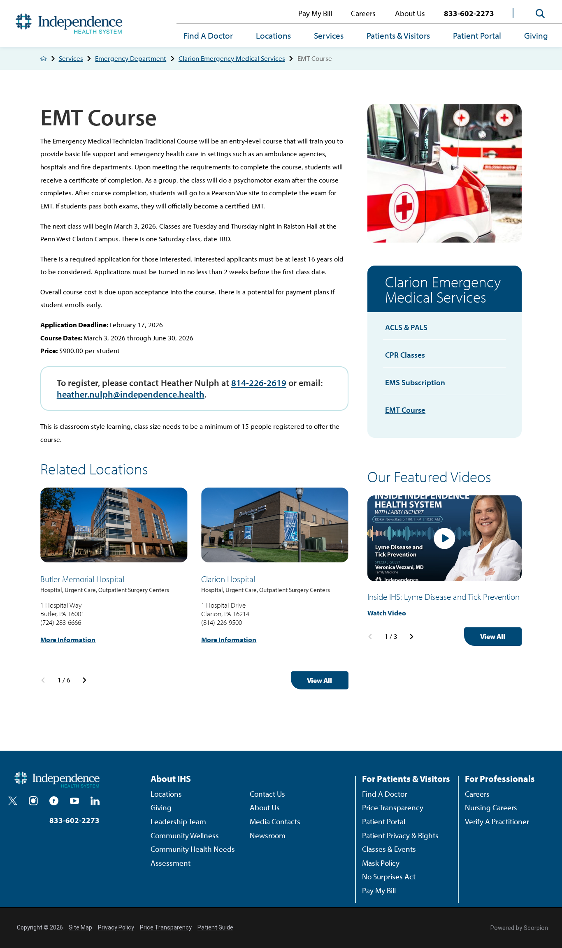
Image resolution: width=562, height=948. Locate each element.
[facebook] (53, 800)
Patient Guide (215, 927)
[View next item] (84, 680)
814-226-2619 (258, 382)
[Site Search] (540, 13)
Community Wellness (185, 835)
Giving (536, 35)
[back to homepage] (43, 58)
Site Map (80, 927)
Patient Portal (477, 35)
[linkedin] (95, 800)
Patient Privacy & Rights (400, 835)
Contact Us (267, 794)
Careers (363, 13)
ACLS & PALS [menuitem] (406, 327)
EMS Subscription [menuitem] (415, 382)
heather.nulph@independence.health (130, 394)
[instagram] (33, 800)
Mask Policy (380, 863)
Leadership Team (178, 821)
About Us (410, 13)
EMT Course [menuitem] (405, 410)
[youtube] (74, 800)
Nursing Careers (491, 807)
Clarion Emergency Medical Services (232, 58)
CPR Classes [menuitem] (405, 355)
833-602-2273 (469, 13)
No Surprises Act (389, 876)
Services (329, 35)
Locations (273, 35)
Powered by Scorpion (519, 928)
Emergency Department (130, 58)
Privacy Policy (116, 927)
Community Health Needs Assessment (193, 856)
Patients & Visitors (398, 35)
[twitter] (12, 800)
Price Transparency (392, 807)
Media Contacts (275, 821)
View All (319, 680)
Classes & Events (389, 849)
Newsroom (268, 835)
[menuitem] (213, 36)
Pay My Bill (315, 13)
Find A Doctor (208, 35)
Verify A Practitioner (497, 821)
